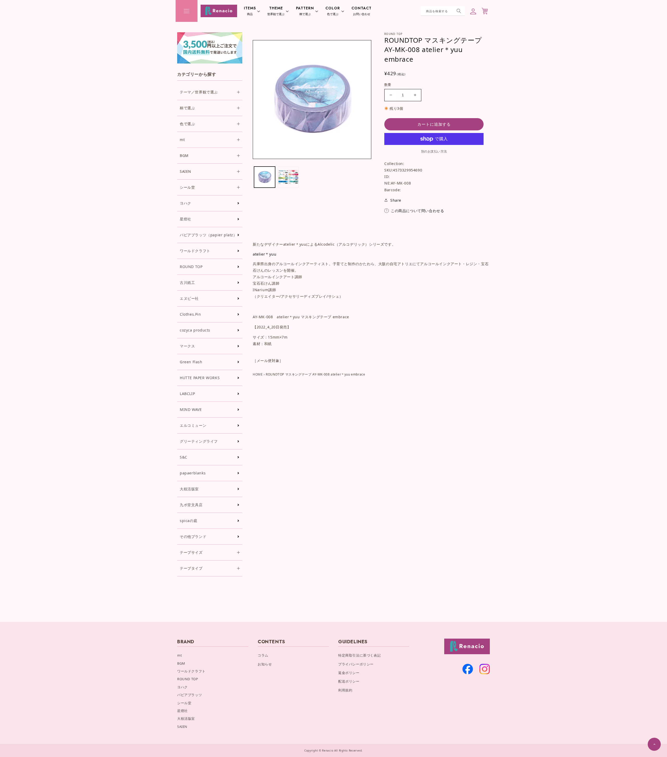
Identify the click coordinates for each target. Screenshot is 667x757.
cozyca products (195, 330)
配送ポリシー (349, 681)
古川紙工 (187, 282)
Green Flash (191, 361)
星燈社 (185, 219)
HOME (258, 374)
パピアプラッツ (189, 694)
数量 (387, 84)
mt (179, 655)
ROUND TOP (191, 266)
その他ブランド (193, 536)
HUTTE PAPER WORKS (200, 377)
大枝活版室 (189, 488)
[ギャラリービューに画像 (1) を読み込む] (264, 177)
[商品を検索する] (459, 11)
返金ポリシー (349, 672)
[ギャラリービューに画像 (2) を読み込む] (288, 177)
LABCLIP (187, 393)
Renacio (327, 750)
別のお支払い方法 (434, 151)
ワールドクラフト (195, 250)
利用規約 (345, 690)
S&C (183, 457)
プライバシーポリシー (356, 664)
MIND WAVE (191, 409)
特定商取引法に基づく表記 (359, 655)
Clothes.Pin (190, 314)
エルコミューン (193, 425)
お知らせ (265, 664)
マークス (187, 345)
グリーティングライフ (199, 441)
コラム (263, 655)
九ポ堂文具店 (191, 504)
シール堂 (184, 703)
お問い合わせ (361, 11)
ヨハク (185, 203)
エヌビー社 (189, 298)
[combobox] (443, 11)
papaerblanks (193, 472)
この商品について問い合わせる (417, 210)
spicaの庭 (188, 520)
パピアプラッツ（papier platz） (208, 234)
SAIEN (182, 726)
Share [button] (395, 200)
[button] (186, 11)
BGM (181, 663)
